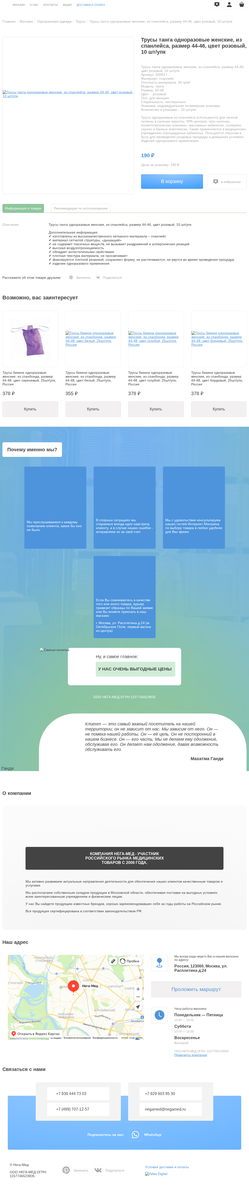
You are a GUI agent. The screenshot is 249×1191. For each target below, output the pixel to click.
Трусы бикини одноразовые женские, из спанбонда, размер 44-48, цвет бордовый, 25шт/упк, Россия (217, 378)
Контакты (50, 4)
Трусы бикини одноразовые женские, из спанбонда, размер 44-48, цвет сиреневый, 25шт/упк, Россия (29, 378)
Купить (30, 409)
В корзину (172, 181)
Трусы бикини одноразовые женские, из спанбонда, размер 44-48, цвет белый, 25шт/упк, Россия (90, 378)
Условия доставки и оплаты (167, 1167)
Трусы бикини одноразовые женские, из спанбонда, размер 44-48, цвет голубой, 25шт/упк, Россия (153, 378)
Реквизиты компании (190, 1055)
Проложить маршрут (196, 989)
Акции (67, 4)
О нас (34, 4)
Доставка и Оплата (91, 4)
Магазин (19, 4)
